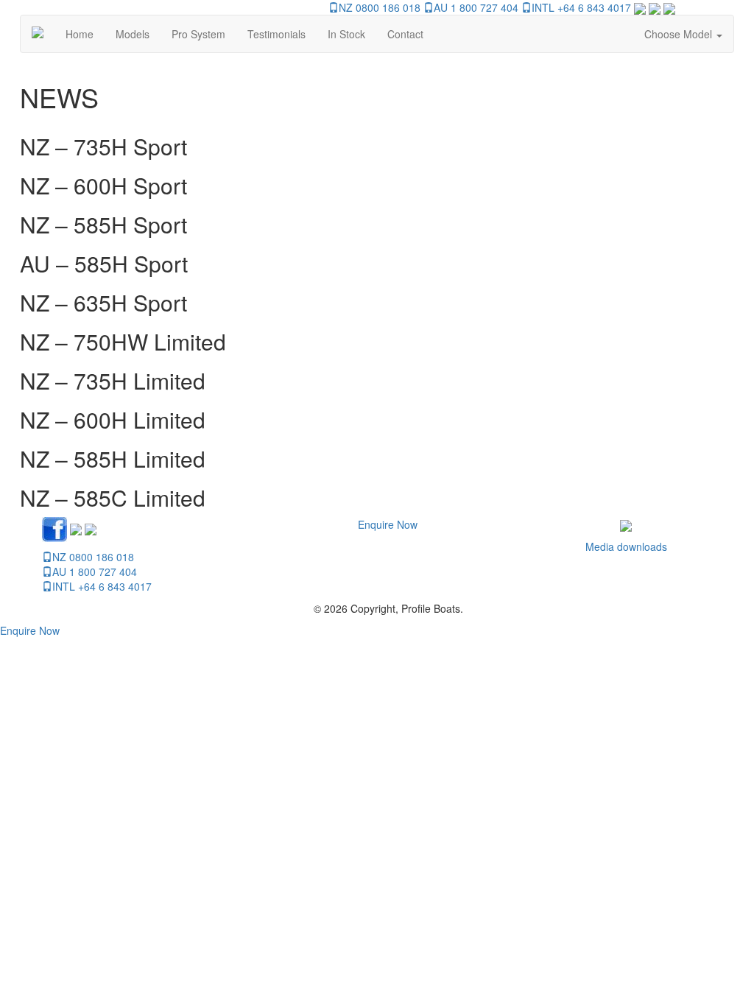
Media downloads (626, 546)
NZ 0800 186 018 (379, 7)
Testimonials (276, 34)
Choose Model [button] (679, 34)
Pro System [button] (198, 34)
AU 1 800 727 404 (476, 7)
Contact (405, 34)
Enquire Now (387, 524)
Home (80, 34)
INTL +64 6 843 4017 (581, 7)
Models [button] (132, 34)
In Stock (346, 34)
